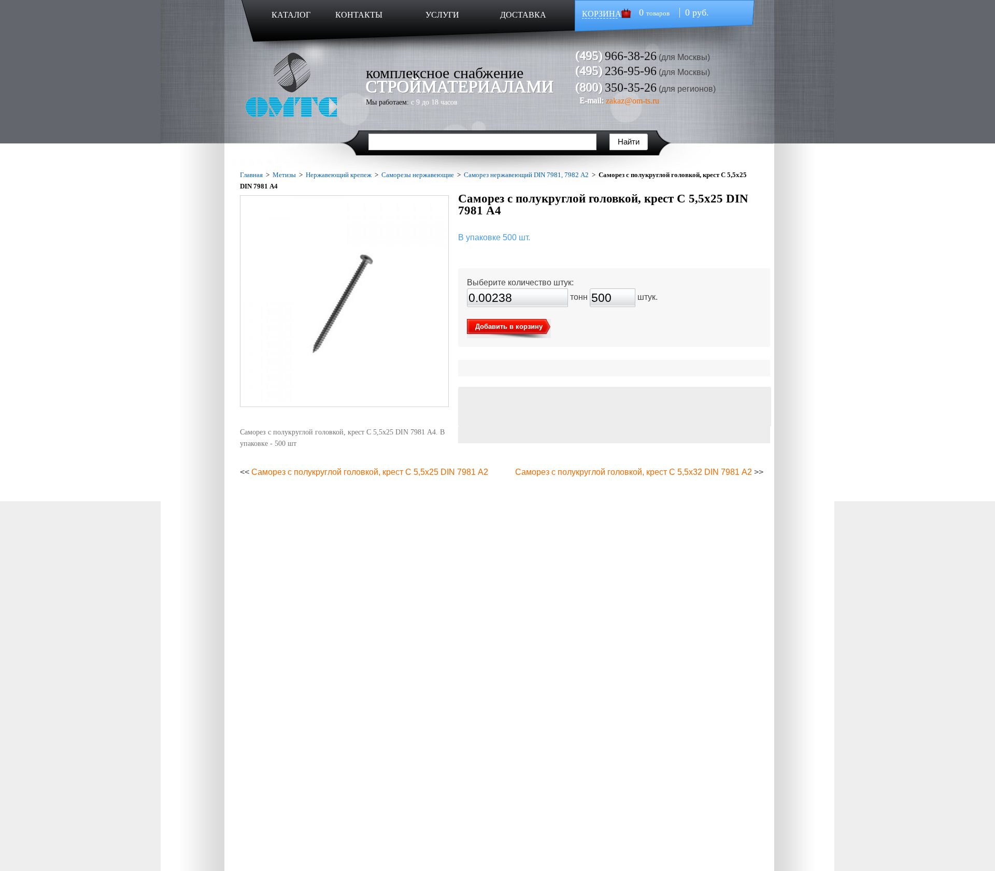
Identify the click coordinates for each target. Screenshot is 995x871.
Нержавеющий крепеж (339, 175)
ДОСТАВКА (523, 14)
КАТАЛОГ (291, 14)
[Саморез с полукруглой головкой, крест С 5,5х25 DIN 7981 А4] (344, 301)
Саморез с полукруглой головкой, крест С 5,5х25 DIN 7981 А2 (369, 472)
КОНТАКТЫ (358, 14)
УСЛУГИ (442, 14)
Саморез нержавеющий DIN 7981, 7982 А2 (526, 175)
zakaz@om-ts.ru (632, 100)
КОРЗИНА (601, 13)
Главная (251, 175)
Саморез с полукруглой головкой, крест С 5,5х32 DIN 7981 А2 (633, 472)
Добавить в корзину (509, 326)
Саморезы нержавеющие (417, 175)
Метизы (284, 175)
